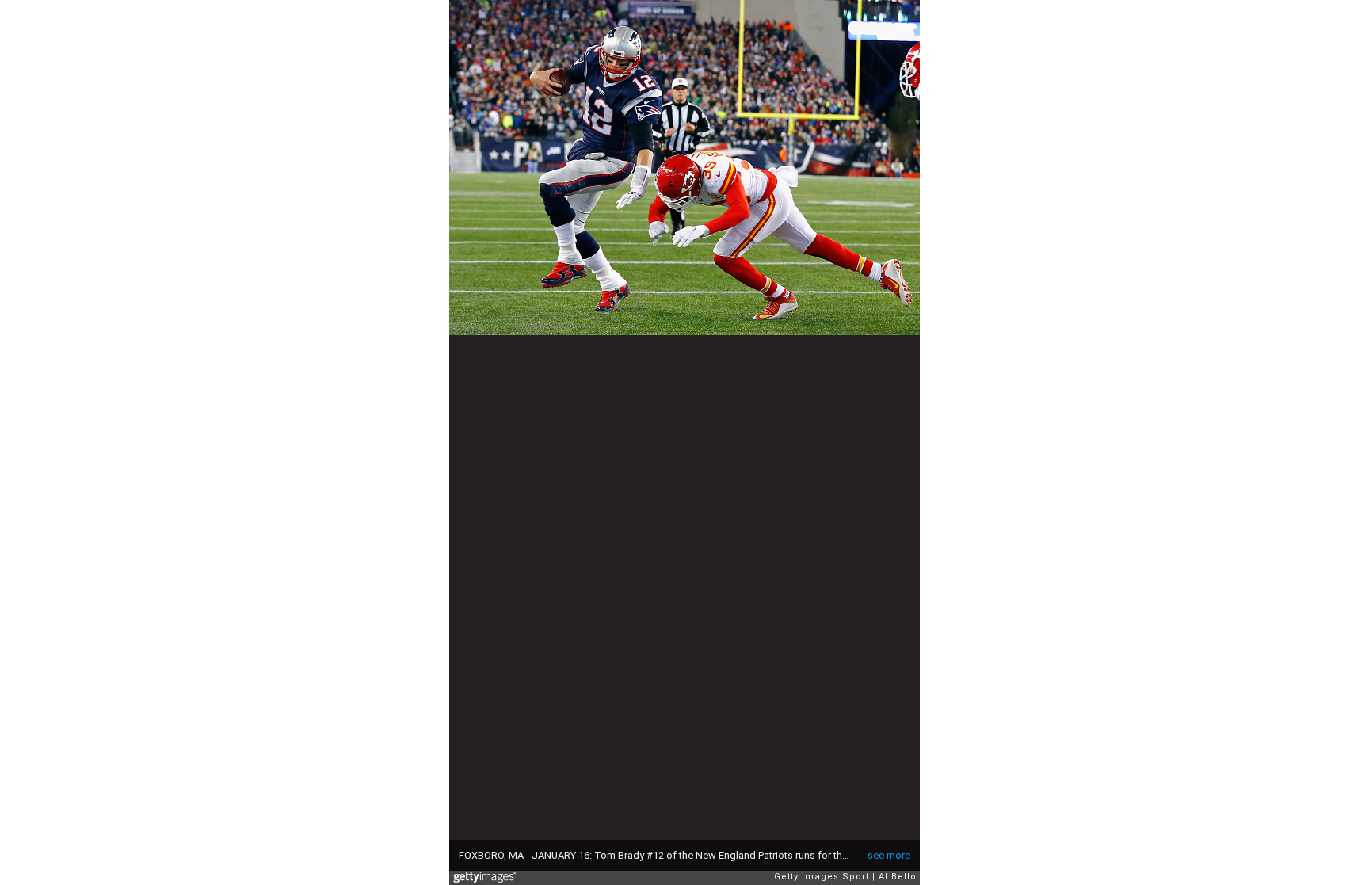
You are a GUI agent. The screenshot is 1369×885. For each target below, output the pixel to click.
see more (889, 855)
